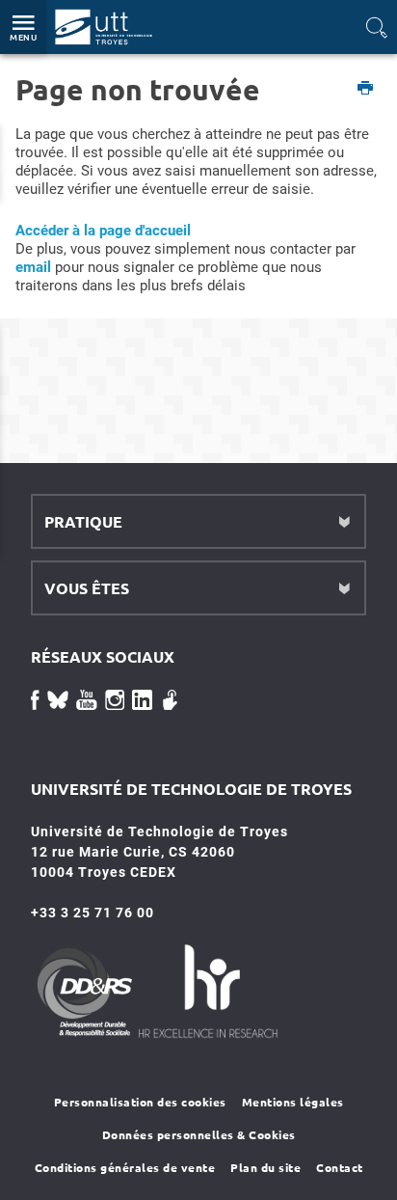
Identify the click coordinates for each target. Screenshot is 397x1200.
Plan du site (265, 1167)
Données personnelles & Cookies (199, 1134)
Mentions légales (293, 1101)
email (33, 267)
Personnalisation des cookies (140, 1101)
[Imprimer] (365, 89)
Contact (339, 1167)
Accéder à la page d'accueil (103, 230)
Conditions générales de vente (125, 1167)
